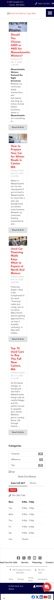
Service (24, 563)
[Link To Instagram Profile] (40, 557)
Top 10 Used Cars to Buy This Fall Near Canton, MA (17, 359)
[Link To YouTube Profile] (35, 557)
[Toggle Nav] (50, 13)
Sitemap (20, 579)
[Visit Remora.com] (39, 587)
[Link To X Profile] (24, 557)
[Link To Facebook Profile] (18, 557)
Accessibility (42, 579)
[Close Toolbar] (4, 597)
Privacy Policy (31, 579)
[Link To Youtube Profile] (45, 598)
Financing (37, 563)
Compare (26, 454)
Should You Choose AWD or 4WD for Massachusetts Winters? (20, 45)
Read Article (18, 127)
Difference (26, 460)
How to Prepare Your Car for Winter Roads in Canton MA (17, 157)
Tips (26, 465)
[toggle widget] (46, 587)
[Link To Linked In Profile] (29, 557)
